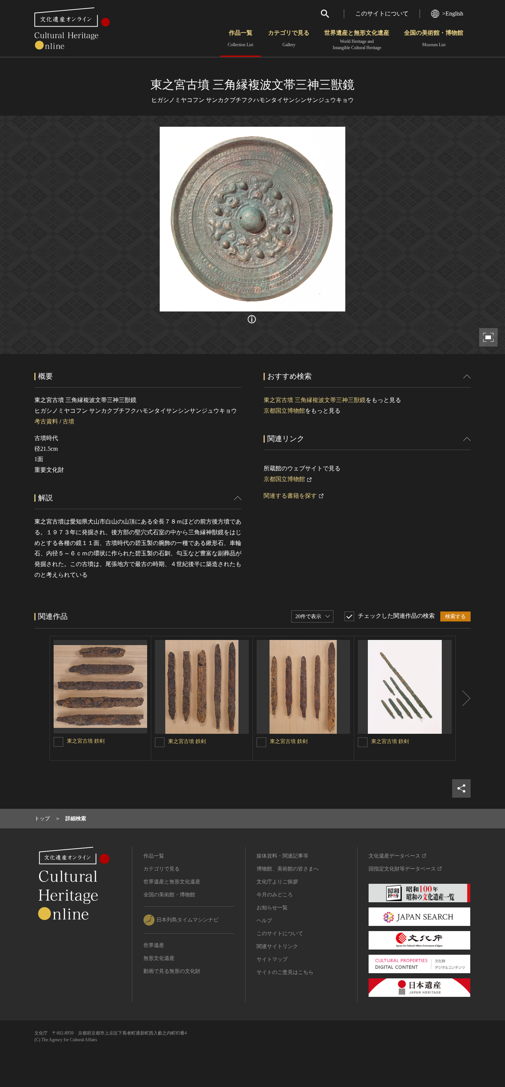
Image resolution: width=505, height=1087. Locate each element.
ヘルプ (264, 920)
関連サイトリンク (277, 946)
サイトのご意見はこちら (285, 972)
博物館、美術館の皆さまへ (288, 869)
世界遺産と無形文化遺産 (356, 40)
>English (452, 13)
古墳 (68, 421)
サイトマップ (272, 959)
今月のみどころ (275, 894)
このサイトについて (382, 13)
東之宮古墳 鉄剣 (86, 741)
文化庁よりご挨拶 (277, 882)
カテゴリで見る (288, 38)
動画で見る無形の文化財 (171, 971)
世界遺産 (153, 945)
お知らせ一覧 (272, 907)
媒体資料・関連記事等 (282, 856)
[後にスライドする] (463, 698)
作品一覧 (240, 38)
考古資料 (46, 421)
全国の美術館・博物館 (433, 38)
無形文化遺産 (158, 958)
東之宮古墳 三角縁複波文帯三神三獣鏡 (315, 400)
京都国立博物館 (284, 411)
